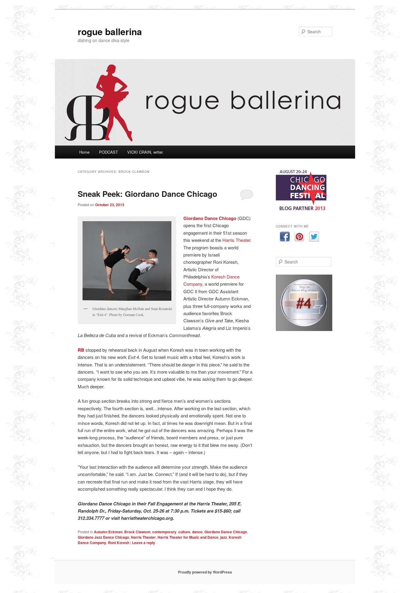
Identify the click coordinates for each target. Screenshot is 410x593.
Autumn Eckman (108, 531)
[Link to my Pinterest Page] (299, 237)
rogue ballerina (110, 31)
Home (84, 152)
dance (197, 531)
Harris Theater (236, 240)
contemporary (164, 531)
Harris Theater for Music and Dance (188, 537)
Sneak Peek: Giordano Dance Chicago (147, 193)
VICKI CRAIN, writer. (145, 152)
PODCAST (108, 152)
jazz (223, 537)
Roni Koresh (118, 542)
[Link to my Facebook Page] (285, 237)
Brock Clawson (137, 531)
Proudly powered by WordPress (205, 572)
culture (184, 531)
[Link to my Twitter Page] (314, 237)
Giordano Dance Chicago (209, 218)
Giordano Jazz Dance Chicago (103, 537)
